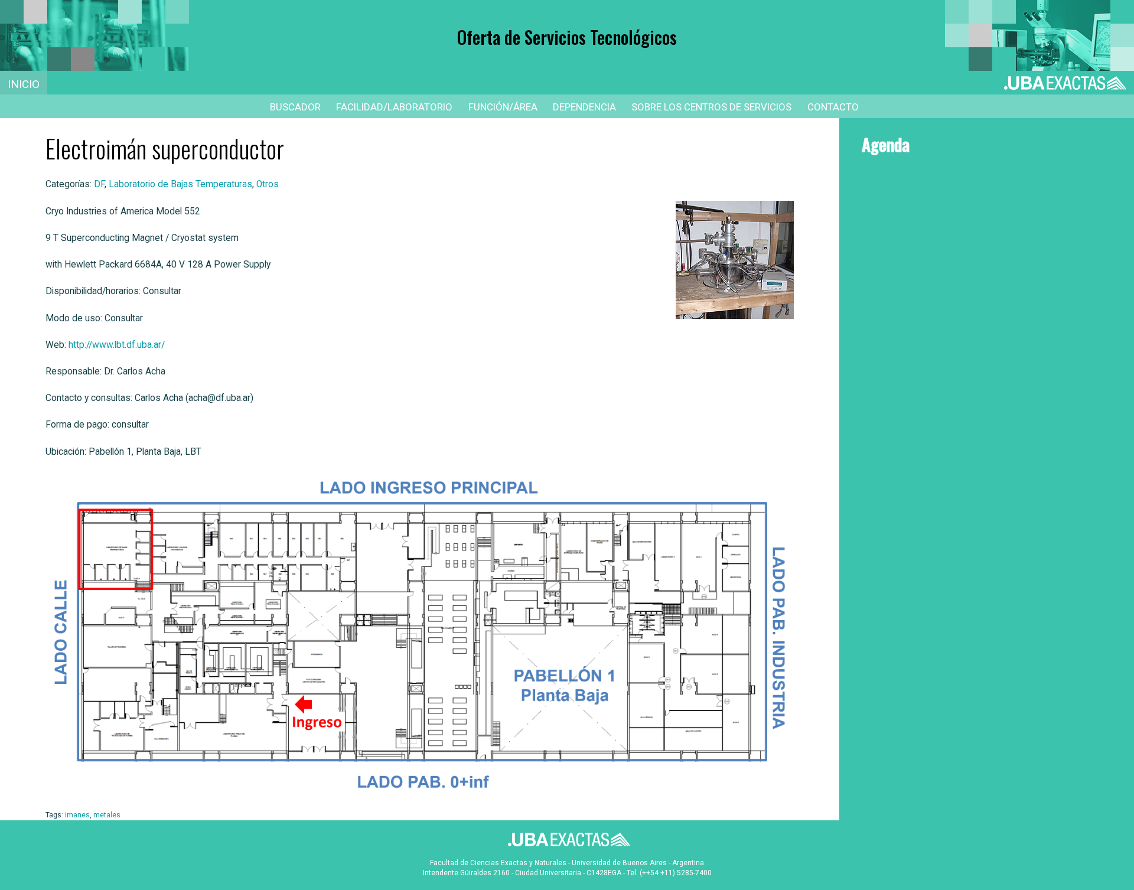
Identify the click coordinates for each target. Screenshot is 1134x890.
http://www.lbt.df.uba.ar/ (117, 345)
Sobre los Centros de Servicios (711, 107)
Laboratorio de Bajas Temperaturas (180, 184)
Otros (267, 184)
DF (99, 184)
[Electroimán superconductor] (727, 260)
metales (106, 815)
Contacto (833, 107)
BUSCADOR (295, 107)
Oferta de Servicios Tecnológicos (567, 37)
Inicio (24, 84)
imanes (77, 815)
